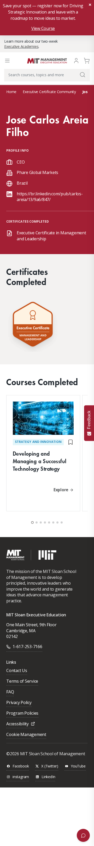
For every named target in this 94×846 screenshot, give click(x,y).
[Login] (76, 60)
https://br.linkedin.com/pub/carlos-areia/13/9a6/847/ (50, 196)
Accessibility (17, 724)
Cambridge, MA (21, 631)
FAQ (10, 692)
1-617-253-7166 (27, 646)
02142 (12, 636)
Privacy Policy (19, 702)
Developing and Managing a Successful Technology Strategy (39, 461)
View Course (43, 28)
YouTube (78, 766)
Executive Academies (21, 46)
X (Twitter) (49, 766)
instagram (21, 777)
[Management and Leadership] (32, 325)
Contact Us (16, 670)
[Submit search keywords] (82, 74)
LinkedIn (48, 777)
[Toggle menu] (7, 60)
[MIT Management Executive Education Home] (47, 60)
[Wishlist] (70, 442)
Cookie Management (26, 734)
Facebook (21, 766)
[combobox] (47, 75)
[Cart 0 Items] (87, 60)
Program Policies (22, 713)
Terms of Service (22, 681)
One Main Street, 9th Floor (31, 625)
